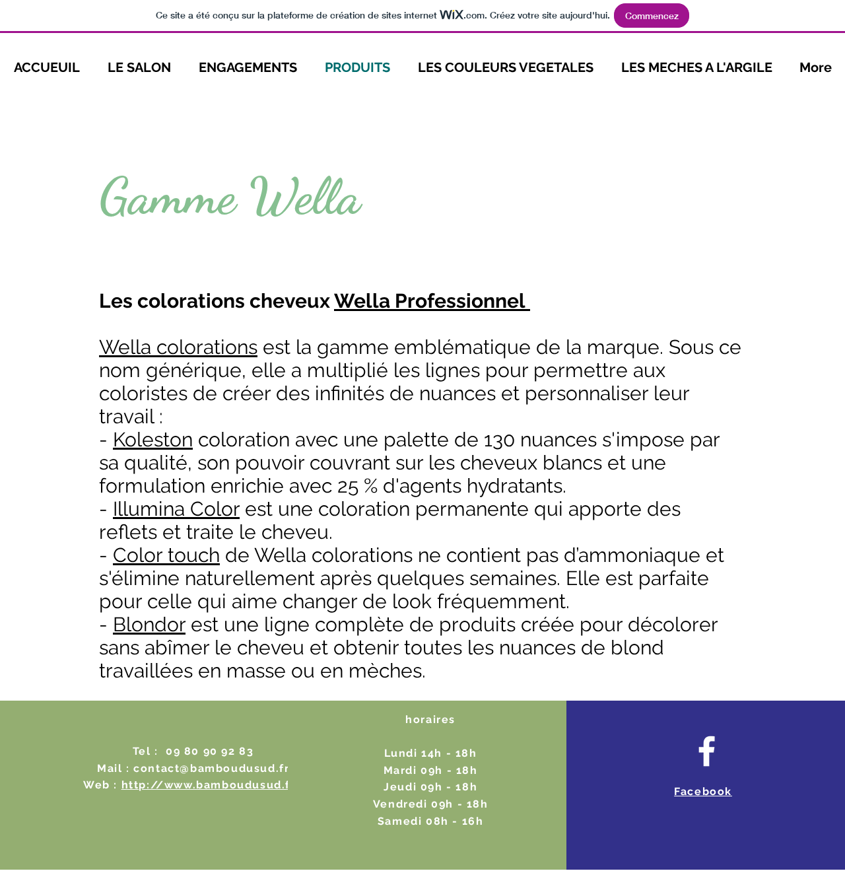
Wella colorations (178, 347)
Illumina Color (176, 508)
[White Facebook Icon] (707, 751)
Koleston (153, 439)
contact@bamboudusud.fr (211, 768)
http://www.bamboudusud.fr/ (212, 785)
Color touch (166, 555)
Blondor (149, 624)
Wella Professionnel (432, 300)
